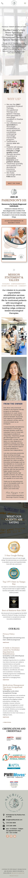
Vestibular (11, 658)
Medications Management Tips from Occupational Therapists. (13, 687)
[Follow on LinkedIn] (14, 836)
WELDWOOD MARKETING (18, 873)
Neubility (7, 656)
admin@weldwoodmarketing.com (13, 638)
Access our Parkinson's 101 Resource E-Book (14, 222)
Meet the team (14, 183)
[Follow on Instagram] (11, 836)
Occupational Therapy (10, 693)
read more (6, 642)
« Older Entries (7, 722)
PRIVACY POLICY (14, 876)
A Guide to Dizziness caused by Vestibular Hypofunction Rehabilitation (11, 651)
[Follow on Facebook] (7, 836)
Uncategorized (15, 640)
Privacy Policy (9, 634)
